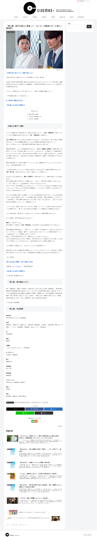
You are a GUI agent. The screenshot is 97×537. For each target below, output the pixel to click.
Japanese (81, 1)
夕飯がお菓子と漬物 (33, 114)
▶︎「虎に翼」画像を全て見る (14, 100)
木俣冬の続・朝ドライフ (38, 402)
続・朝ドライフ (11, 402)
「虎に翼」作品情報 (33, 118)
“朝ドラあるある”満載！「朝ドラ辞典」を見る (19, 262)
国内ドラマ (29, 402)
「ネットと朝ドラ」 (17, 266)
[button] (44, 413)
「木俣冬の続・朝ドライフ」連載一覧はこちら (19, 73)
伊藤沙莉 (23, 402)
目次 (32, 111)
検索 (69, 23)
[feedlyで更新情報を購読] (32, 421)
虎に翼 (46, 402)
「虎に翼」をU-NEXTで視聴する (15, 105)
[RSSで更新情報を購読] (36, 421)
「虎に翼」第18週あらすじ (35, 116)
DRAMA (17, 402)
